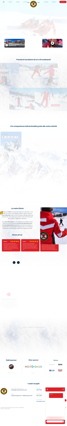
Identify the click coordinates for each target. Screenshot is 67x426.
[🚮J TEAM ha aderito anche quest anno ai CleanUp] (58, 341)
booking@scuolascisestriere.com (19, 390)
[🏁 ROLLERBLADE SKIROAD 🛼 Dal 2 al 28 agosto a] (9, 341)
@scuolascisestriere (35, 328)
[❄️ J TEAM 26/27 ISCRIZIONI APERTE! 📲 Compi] (25, 341)
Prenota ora (10, 80)
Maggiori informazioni (35, 424)
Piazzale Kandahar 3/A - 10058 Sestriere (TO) (21, 395)
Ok (29, 424)
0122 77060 (39, 390)
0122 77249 (39, 395)
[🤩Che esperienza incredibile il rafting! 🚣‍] (42, 341)
